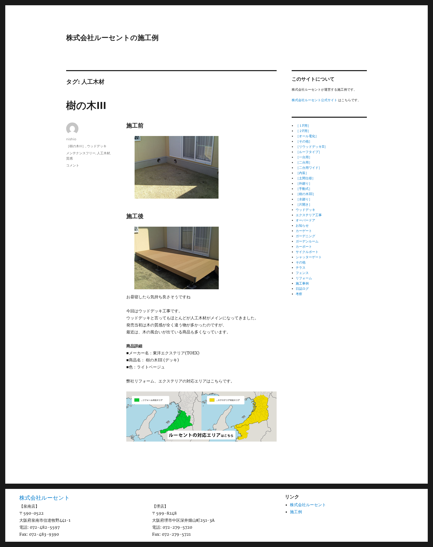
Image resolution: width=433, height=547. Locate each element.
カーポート (304, 246)
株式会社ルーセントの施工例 (112, 37)
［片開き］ (304, 204)
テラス (300, 267)
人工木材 (103, 153)
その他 (300, 262)
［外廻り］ (304, 183)
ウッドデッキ (96, 146)
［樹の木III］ (75, 146)
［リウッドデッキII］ (312, 147)
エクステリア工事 (309, 215)
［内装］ (302, 173)
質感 (69, 158)
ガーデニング (305, 236)
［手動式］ (304, 189)
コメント (72, 165)
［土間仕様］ (305, 178)
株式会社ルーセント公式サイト (314, 100)
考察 (299, 294)
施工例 (296, 511)
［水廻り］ (304, 199)
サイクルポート (307, 252)
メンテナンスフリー (80, 153)
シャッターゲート (309, 257)
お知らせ (302, 225)
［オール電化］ (307, 136)
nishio (71, 139)
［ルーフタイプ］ (309, 152)
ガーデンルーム (307, 241)
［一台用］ (304, 157)
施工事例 (302, 283)
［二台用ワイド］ (309, 168)
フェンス (302, 273)
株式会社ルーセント (44, 497)
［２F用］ (303, 131)
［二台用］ (304, 162)
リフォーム (304, 278)
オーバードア (305, 220)
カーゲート (304, 231)
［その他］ (304, 141)
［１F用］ (303, 125)
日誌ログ (302, 289)
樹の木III (86, 105)
